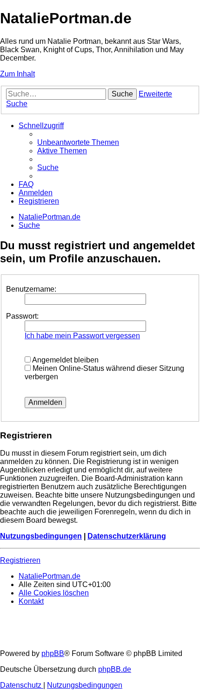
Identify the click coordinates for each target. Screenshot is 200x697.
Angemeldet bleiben (65, 360)
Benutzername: (31, 289)
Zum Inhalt (17, 74)
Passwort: (22, 316)
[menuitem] (78, 142)
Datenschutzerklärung (126, 536)
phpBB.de (114, 669)
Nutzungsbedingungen (41, 536)
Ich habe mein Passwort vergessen (82, 336)
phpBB (52, 653)
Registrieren (20, 560)
